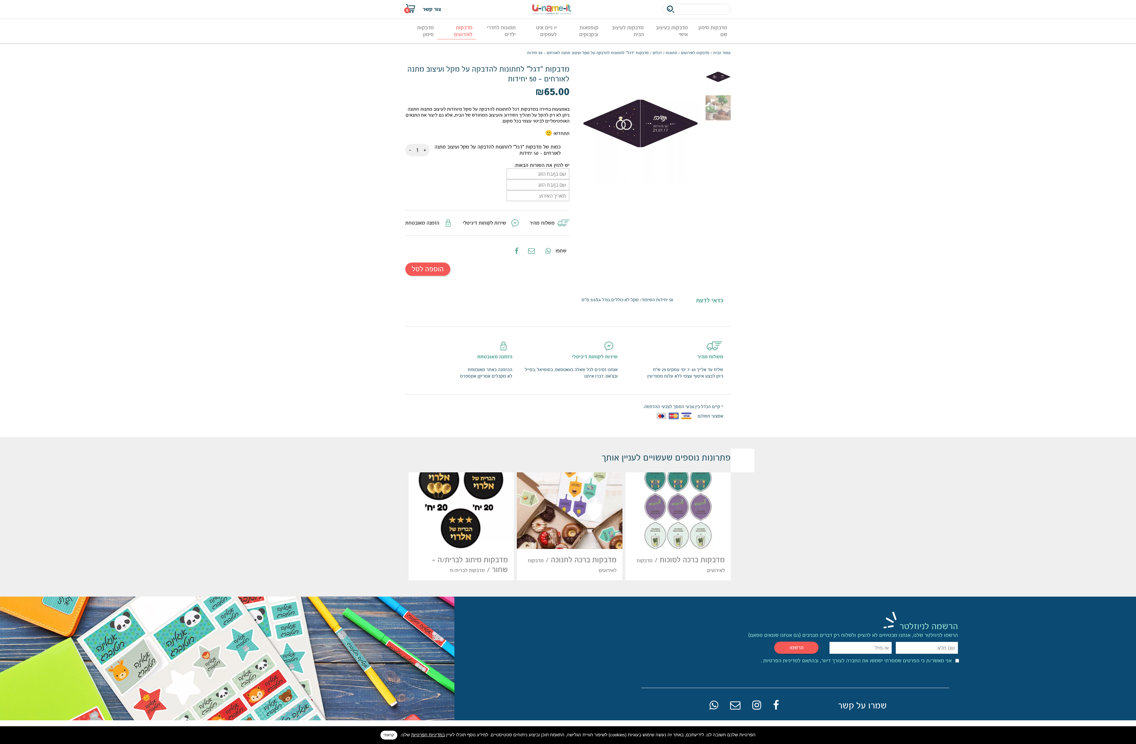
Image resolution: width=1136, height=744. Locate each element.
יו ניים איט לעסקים (546, 31)
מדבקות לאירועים (463, 31)
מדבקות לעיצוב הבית (628, 31)
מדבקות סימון (425, 31)
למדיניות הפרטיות (781, 660)
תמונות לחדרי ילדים (501, 31)
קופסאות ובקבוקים (588, 31)
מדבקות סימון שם (712, 31)
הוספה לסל (428, 269)
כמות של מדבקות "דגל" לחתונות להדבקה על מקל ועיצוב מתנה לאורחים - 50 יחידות (498, 150)
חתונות (671, 52)
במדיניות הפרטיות (428, 734)
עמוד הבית (722, 52)
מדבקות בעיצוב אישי (672, 31)
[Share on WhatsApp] (547, 251)
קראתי (388, 735)
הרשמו (796, 647)
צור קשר (432, 9)
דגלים (657, 52)
